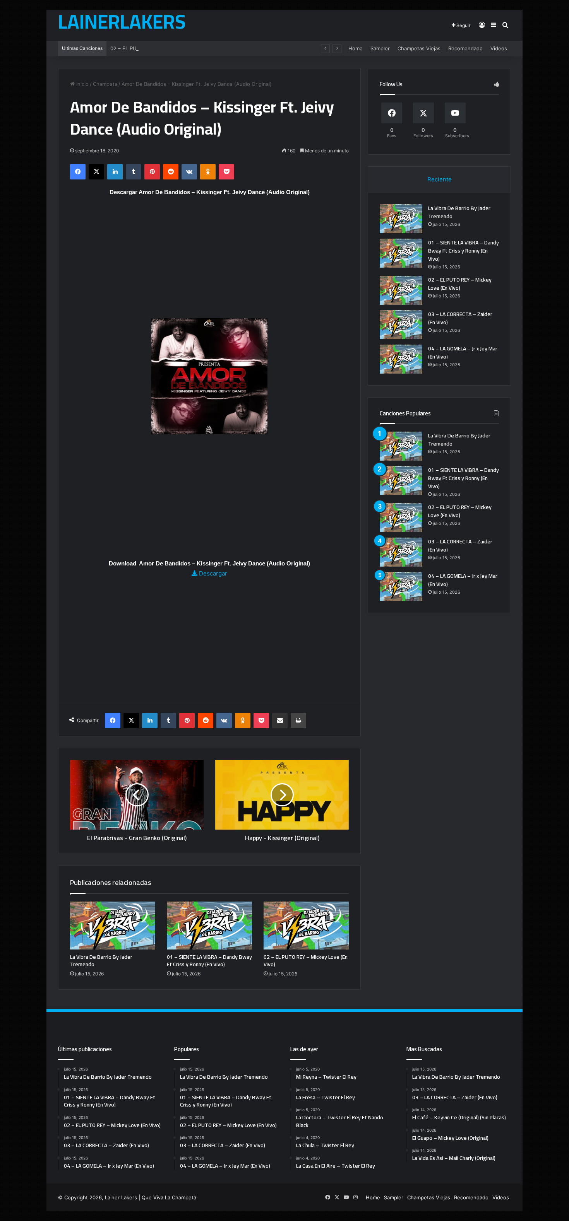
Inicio (82, 84)
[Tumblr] (133, 171)
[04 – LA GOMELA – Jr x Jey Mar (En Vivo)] (401, 359)
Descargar (212, 573)
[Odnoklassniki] (208, 171)
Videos (498, 48)
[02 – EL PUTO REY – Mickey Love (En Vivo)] (306, 925)
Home (355, 48)
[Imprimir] (298, 720)
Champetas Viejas (419, 48)
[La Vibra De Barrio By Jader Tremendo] (112, 925)
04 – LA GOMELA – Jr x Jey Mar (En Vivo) (462, 352)
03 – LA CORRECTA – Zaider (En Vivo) (460, 318)
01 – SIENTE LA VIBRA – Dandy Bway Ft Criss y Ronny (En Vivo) (209, 960)
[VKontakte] (189, 171)
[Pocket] (226, 171)
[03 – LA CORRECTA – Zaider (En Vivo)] (401, 324)
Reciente (439, 179)
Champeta (105, 84)
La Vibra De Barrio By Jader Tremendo (101, 960)
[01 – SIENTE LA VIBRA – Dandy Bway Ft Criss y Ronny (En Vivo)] (209, 925)
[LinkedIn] (115, 171)
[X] (96, 171)
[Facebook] (78, 171)
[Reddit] (170, 171)
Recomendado (465, 48)
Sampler (380, 48)
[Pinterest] (152, 171)
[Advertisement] (209, 261)
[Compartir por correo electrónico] (280, 720)
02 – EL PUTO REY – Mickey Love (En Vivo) (162, 48)
